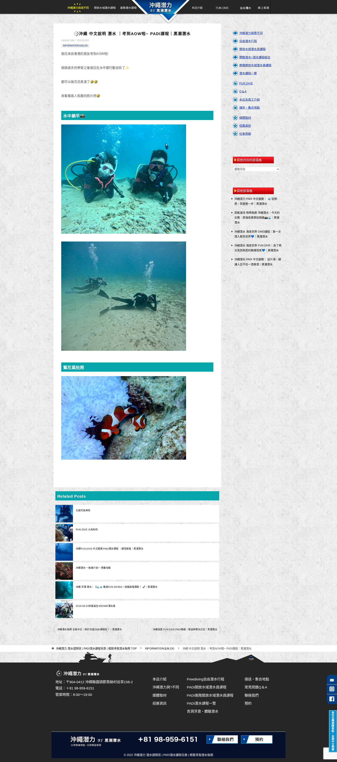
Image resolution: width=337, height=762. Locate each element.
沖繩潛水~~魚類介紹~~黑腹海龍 (93, 568)
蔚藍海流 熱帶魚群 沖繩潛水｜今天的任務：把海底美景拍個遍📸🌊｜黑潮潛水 (257, 217)
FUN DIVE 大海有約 (87, 529)
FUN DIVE (222, 7)
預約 (248, 703)
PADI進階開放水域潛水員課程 (210, 695)
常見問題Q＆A (256, 687)
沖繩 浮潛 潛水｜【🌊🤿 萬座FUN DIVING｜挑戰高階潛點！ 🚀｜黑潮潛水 (116, 587)
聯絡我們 (252, 695)
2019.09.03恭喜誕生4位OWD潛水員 (95, 606)
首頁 (160, 7)
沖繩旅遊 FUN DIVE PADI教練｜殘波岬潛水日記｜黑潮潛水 (185, 629)
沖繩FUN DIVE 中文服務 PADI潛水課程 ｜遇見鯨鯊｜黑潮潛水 (109, 548)
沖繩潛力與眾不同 (79, 7)
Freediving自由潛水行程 (205, 679)
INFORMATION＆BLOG (75, 45)
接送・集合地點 (249, 107)
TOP (96, 648)
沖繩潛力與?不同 (166, 687)
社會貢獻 (245, 133)
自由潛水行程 (248, 41)
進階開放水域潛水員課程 (255, 65)
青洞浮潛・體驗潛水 (202, 711)
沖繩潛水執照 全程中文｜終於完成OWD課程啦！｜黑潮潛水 (89, 629)
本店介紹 (195, 7)
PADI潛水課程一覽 (201, 703)
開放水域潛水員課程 (252, 49)
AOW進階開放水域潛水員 (128, 7)
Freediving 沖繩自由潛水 (245, 7)
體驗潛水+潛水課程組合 (254, 57)
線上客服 (262, 7)
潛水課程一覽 (248, 73)
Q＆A (243, 91)
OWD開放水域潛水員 (105, 7)
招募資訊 (245, 125)
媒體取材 (245, 117)
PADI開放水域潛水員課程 (206, 687)
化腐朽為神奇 (83, 510)
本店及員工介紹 (249, 99)
